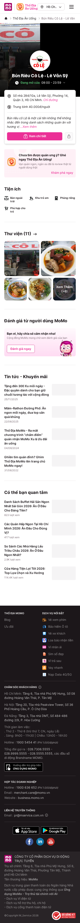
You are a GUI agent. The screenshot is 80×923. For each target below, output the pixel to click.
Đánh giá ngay (20, 349)
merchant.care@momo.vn (32, 792)
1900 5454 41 (26, 742)
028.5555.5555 (41, 753)
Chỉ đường (50, 100)
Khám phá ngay (62, 172)
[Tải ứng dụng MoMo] (26, 830)
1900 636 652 (37, 787)
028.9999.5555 (15, 753)
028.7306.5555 (39, 749)
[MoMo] (6, 18)
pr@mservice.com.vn (29, 815)
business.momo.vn (31, 798)
